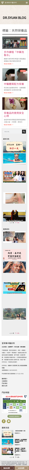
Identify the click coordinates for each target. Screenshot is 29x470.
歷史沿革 (4, 386)
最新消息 (5, 427)
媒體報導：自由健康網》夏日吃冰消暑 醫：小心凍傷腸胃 (21, 441)
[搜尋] (24, 132)
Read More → (8, 64)
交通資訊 (4, 381)
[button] (26, 2)
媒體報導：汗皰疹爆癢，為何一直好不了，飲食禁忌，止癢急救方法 (20, 450)
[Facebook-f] (4, 421)
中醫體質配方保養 (14, 84)
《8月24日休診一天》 (20, 431)
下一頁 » (17, 223)
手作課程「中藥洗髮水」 (14, 53)
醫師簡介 (4, 379)
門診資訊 (4, 383)
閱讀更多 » (18, 433)
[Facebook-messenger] (9, 421)
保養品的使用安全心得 (14, 114)
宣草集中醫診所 (8, 343)
